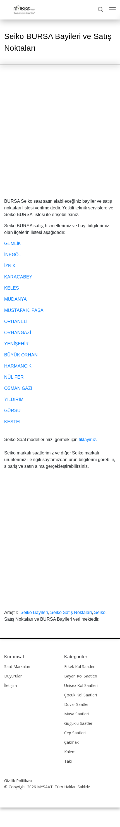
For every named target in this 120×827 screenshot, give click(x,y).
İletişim (10, 685)
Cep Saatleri (75, 732)
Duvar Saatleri (77, 704)
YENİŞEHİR (16, 343)
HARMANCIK (18, 366)
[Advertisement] (60, 136)
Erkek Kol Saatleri (79, 666)
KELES (11, 288)
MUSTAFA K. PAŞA (24, 310)
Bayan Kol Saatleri (80, 676)
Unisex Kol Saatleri (81, 685)
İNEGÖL (12, 254)
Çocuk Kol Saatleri (80, 695)
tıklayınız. (88, 439)
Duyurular (13, 676)
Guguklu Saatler (78, 723)
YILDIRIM (13, 399)
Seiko (99, 612)
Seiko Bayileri (34, 612)
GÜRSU (12, 410)
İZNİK (10, 265)
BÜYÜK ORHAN (21, 355)
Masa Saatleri (76, 713)
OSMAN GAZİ (18, 388)
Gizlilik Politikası (18, 780)
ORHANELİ (15, 321)
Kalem (70, 751)
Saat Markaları (17, 666)
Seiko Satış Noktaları (71, 612)
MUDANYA (15, 299)
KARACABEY (18, 277)
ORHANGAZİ (17, 332)
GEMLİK (12, 243)
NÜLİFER (14, 377)
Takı (68, 761)
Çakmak (71, 742)
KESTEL (13, 421)
